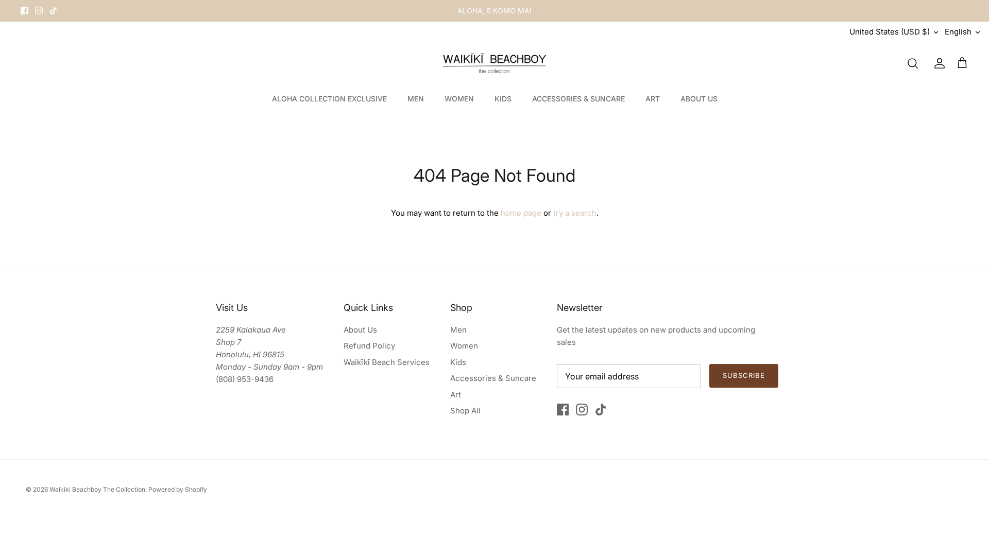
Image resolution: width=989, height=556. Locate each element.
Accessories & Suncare (493, 378)
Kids (458, 362)
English (958, 32)
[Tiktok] (53, 10)
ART (652, 98)
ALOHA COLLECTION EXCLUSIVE (329, 98)
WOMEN (459, 98)
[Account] (937, 63)
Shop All (465, 410)
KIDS (502, 98)
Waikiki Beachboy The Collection (97, 489)
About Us (360, 330)
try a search (574, 213)
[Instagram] (39, 10)
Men (458, 330)
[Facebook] (24, 10)
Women (464, 346)
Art (455, 394)
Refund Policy (369, 346)
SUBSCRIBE (744, 375)
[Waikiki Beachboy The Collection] (494, 64)
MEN (415, 98)
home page (521, 213)
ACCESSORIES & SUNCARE (578, 98)
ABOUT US (699, 98)
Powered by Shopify (177, 489)
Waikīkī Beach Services (387, 362)
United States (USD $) (889, 32)
